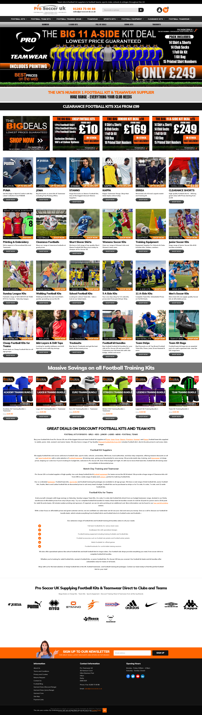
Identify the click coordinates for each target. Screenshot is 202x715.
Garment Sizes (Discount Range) (45, 687)
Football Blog (38, 684)
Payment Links (39, 700)
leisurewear (155, 458)
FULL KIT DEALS (101, 24)
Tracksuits (156, 24)
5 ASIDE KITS (73, 24)
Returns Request (39, 677)
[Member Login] (159, 10)
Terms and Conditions (41, 671)
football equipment (101, 474)
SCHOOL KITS (128, 24)
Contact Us (37, 681)
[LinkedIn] (143, 676)
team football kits (45, 458)
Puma (108, 439)
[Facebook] (128, 676)
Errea (117, 439)
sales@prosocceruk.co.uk (84, 11)
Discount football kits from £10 (109, 442)
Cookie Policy (96, 710)
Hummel (137, 439)
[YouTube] (138, 676)
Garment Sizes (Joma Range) (44, 690)
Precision (129, 439)
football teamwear (75, 458)
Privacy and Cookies (41, 674)
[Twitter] (133, 676)
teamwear (51, 482)
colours (103, 477)
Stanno (122, 439)
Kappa (146, 439)
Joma (113, 439)
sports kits (73, 482)
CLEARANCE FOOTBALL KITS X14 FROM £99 (101, 106)
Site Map (37, 696)
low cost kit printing (161, 503)
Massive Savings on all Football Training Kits (101, 367)
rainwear (45, 24)
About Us (37, 668)
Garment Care (39, 693)
